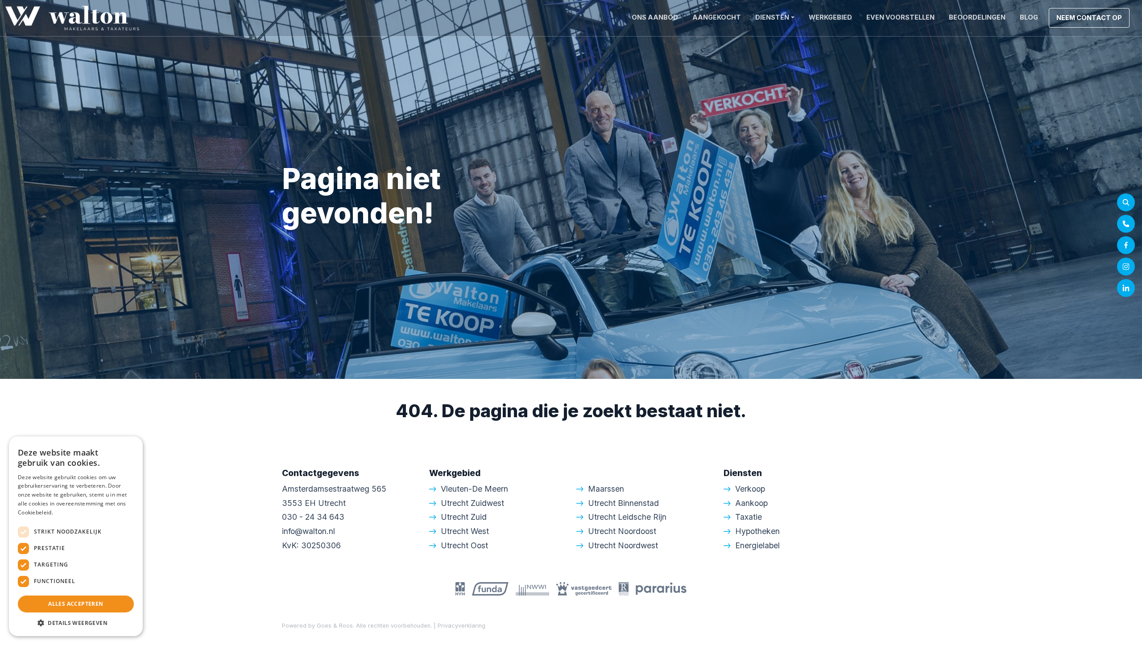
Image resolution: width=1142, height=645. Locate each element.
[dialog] (76, 536)
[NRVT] (624, 588)
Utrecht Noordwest (623, 545)
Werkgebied (830, 17)
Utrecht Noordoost (622, 531)
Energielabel (757, 545)
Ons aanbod (655, 17)
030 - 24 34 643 (313, 517)
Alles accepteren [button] (75, 604)
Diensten (772, 17)
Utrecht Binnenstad (623, 503)
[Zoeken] (1126, 202)
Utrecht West (465, 531)
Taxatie (748, 517)
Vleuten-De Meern (474, 488)
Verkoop (750, 488)
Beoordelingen (977, 17)
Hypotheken (757, 531)
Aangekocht (716, 17)
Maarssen (606, 488)
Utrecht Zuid (464, 517)
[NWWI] (532, 588)
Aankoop (751, 503)
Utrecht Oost (464, 545)
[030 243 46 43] (1126, 224)
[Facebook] (1126, 245)
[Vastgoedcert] (584, 588)
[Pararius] (661, 588)
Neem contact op (1089, 17)
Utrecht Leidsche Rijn (627, 517)
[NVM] (460, 588)
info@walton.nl (308, 531)
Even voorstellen (900, 17)
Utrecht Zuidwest (472, 503)
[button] (76, 622)
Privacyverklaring (461, 625)
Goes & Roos (335, 625)
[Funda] (490, 588)
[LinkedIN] (1126, 288)
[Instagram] (1126, 266)
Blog (1029, 17)
